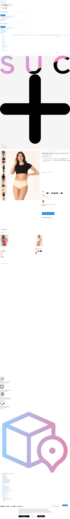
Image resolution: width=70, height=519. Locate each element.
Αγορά (3, 496)
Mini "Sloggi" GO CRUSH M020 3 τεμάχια (3, 251)
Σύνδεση (3, 494)
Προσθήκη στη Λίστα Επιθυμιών (47, 217)
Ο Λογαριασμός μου (6, 493)
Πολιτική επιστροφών (6, 491)
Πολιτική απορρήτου (5, 488)
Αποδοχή (24, 516)
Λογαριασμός (3, 29)
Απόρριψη (33, 516)
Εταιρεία (4, 484)
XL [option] (47, 196)
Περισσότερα (2, 384)
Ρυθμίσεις (41, 516)
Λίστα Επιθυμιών (4, 30)
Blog (3, 144)
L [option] (45, 196)
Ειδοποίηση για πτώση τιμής (47, 172)
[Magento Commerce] (4, 6)
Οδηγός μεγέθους (46, 161)
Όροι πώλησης (4, 489)
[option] (43, 193)
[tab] (4, 229)
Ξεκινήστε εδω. (9, 17)
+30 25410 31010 (5, 477)
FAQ (3, 485)
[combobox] (62, 37)
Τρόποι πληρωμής (5, 487)
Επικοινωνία (3, 32)
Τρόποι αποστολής (5, 486)
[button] (9, 176)
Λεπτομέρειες (4, 229)
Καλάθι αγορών (5, 497)
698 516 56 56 (3, 2)
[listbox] (55, 193)
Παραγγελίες (3, 31)
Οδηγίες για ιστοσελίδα (6, 490)
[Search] (69, 36)
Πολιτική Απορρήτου (27, 513)
